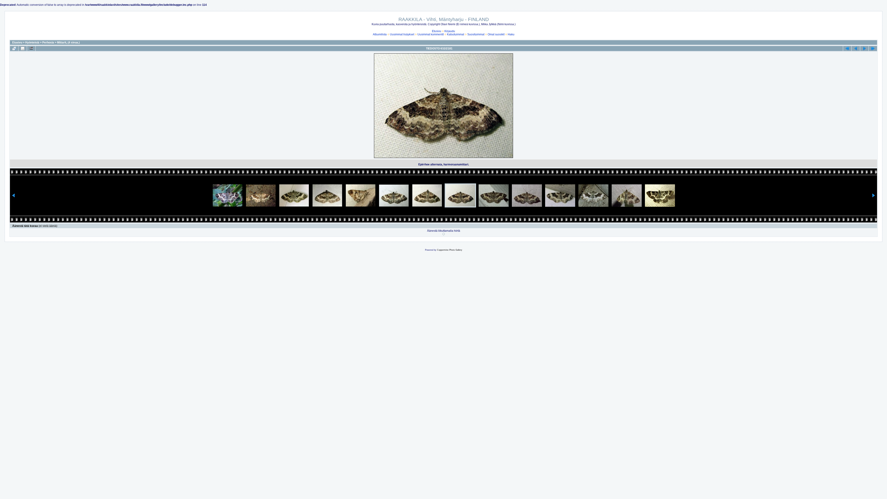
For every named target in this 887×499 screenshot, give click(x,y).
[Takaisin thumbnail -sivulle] (14, 48)
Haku (511, 34)
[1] (443, 234)
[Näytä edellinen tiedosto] (856, 48)
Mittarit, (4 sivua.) (68, 42)
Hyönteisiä (32, 42)
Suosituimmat (475, 34)
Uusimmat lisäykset (402, 34)
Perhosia (48, 42)
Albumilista (380, 34)
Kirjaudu (449, 31)
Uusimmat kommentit (430, 34)
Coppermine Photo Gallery (449, 250)
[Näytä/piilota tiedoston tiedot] (22, 48)
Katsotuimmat (455, 34)
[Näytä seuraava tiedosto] (864, 48)
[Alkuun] (847, 48)
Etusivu (436, 31)
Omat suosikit (496, 34)
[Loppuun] (873, 48)
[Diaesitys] (31, 48)
